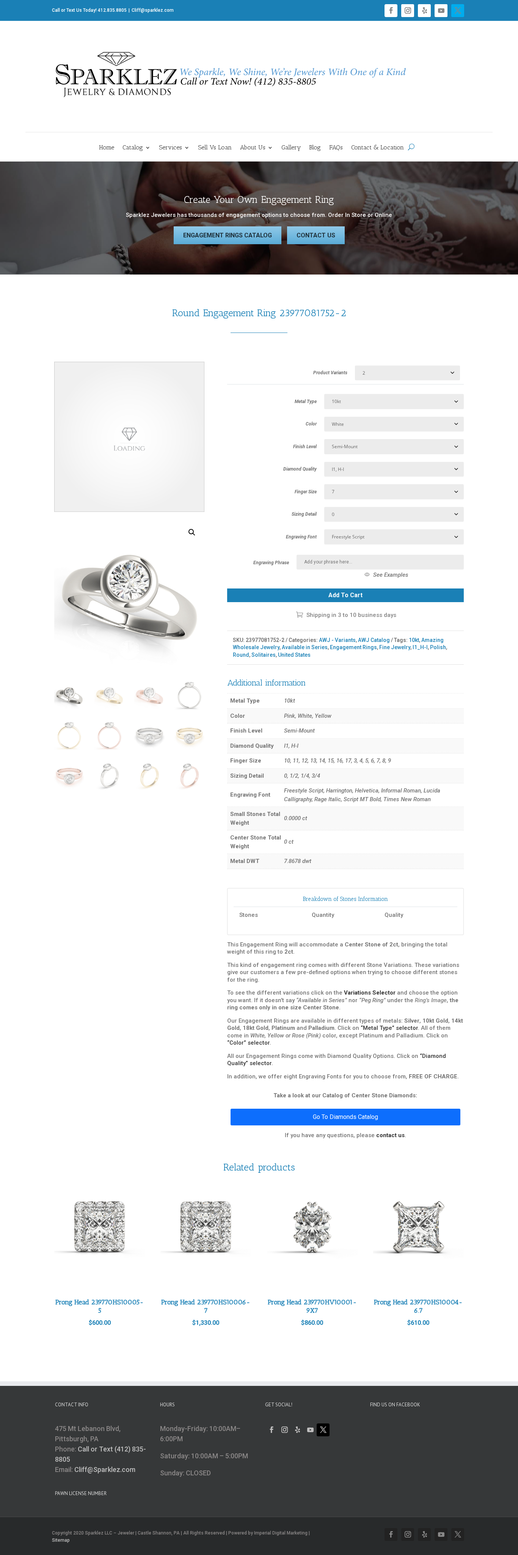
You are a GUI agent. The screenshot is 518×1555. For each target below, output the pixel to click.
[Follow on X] (457, 10)
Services (170, 148)
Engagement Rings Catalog (227, 235)
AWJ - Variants (337, 640)
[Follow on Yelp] (424, 10)
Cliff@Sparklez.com (104, 1469)
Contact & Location (377, 148)
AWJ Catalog (374, 640)
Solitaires (263, 655)
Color (311, 424)
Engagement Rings (353, 647)
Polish (438, 647)
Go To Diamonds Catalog (345, 1116)
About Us (252, 148)
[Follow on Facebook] (391, 10)
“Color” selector (248, 1042)
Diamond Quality (300, 469)
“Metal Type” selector (389, 1028)
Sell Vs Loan (215, 148)
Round (241, 655)
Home (106, 148)
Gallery (291, 148)
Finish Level (305, 446)
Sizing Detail (304, 514)
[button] (192, 532)
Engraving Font (301, 537)
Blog (315, 148)
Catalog (132, 148)
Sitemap (61, 1540)
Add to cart (345, 595)
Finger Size (306, 491)
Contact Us (316, 235)
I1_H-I (420, 647)
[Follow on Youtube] (441, 10)
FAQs (336, 148)
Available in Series (305, 647)
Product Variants (330, 372)
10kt (414, 640)
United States (294, 655)
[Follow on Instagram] (407, 10)
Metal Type (306, 401)
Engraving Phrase (271, 562)
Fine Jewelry (394, 647)
